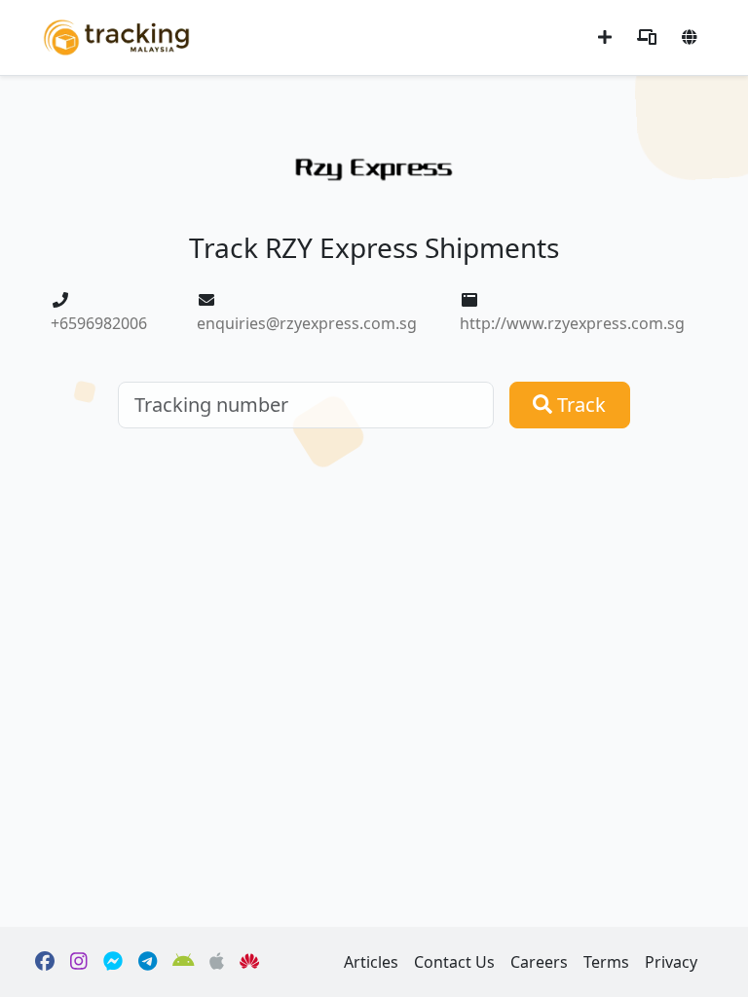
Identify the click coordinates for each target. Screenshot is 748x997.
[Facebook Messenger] (113, 962)
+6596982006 (99, 323)
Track (579, 404)
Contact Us (454, 962)
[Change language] (689, 36)
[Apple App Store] (216, 962)
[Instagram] (79, 962)
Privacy (671, 962)
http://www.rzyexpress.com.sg (572, 323)
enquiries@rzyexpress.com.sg (307, 323)
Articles (371, 962)
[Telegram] (147, 962)
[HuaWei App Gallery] (249, 962)
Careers (539, 962)
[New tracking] (604, 36)
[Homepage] (116, 35)
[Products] (646, 36)
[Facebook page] (45, 962)
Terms (606, 962)
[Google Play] (183, 962)
